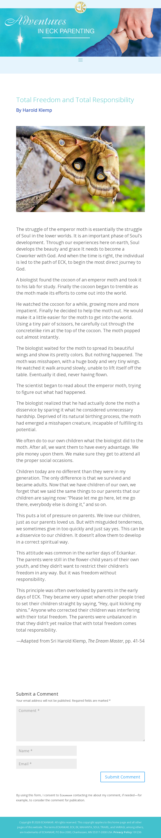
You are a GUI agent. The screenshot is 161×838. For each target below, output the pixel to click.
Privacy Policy (122, 832)
